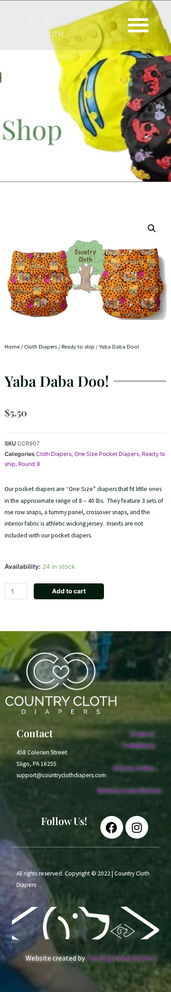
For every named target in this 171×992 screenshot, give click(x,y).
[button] (138, 25)
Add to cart (69, 591)
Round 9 (29, 464)
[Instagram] (136, 827)
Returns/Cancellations (129, 790)
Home (12, 346)
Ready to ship (78, 346)
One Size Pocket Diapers (106, 453)
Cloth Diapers (40, 346)
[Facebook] (111, 827)
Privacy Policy (134, 768)
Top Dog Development (121, 957)
